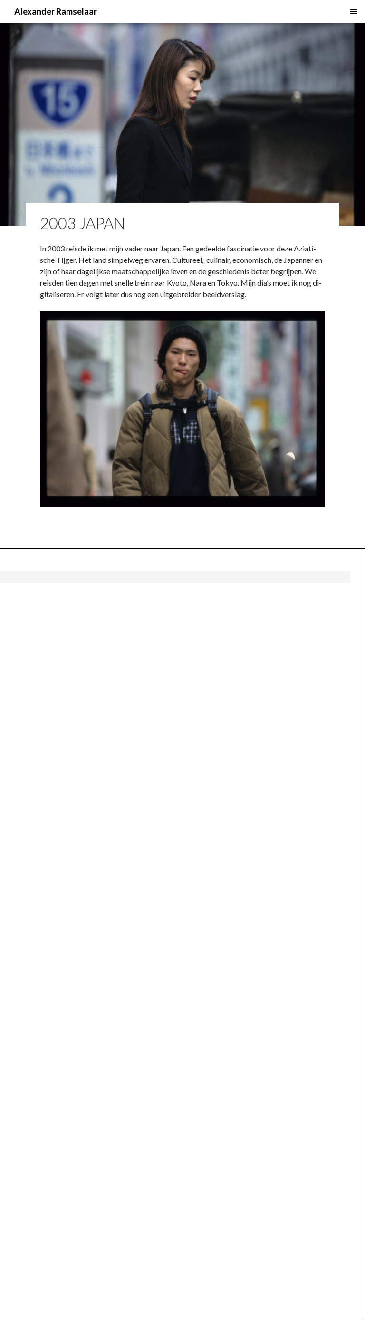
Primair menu (353, 11)
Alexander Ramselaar (55, 11)
